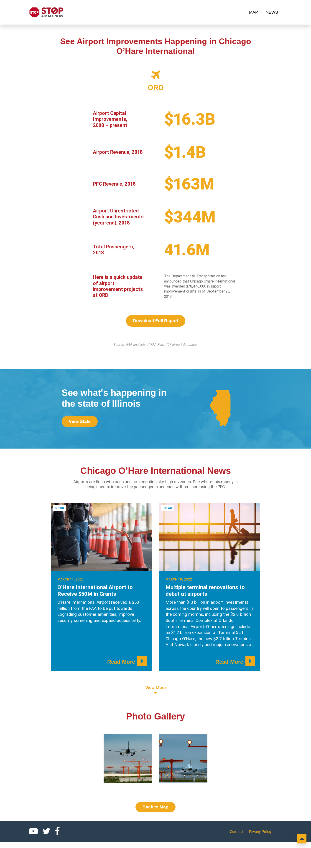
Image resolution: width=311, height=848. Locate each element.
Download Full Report (155, 320)
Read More (121, 662)
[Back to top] (301, 838)
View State (80, 421)
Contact (236, 832)
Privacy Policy (260, 832)
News (272, 12)
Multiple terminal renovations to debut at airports (205, 590)
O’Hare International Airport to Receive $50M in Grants (95, 590)
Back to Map (155, 807)
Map (253, 12)
